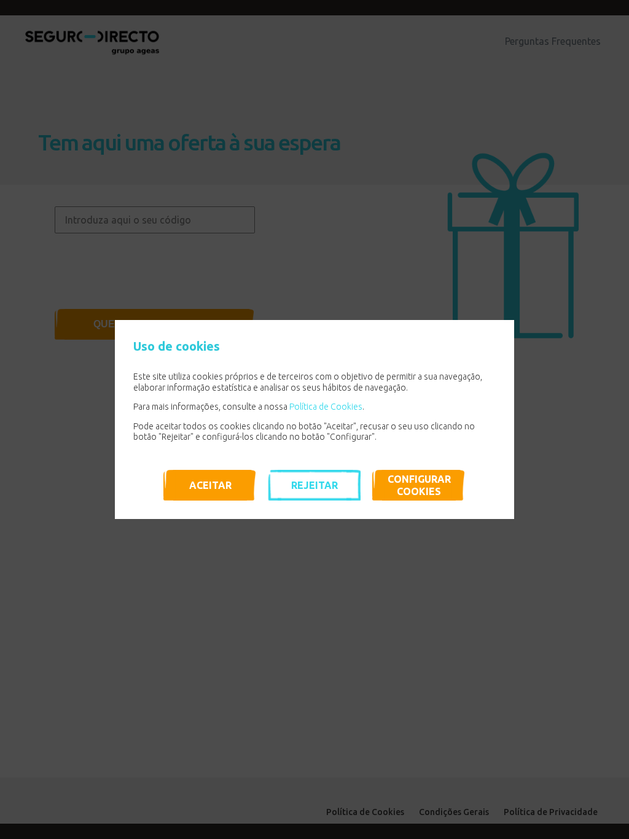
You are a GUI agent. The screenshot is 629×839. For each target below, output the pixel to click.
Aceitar (210, 485)
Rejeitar (314, 485)
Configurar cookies (419, 485)
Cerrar (499, 335)
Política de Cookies (325, 407)
